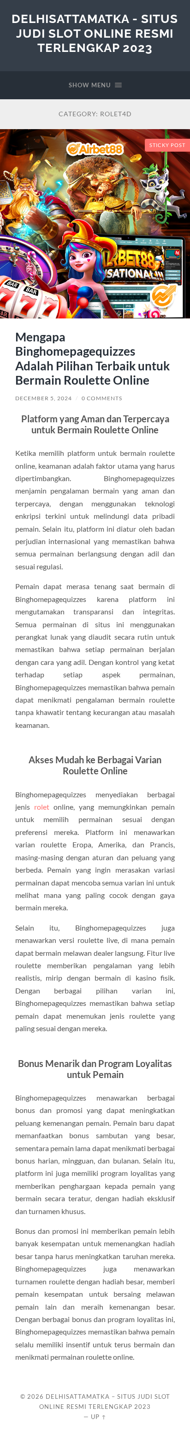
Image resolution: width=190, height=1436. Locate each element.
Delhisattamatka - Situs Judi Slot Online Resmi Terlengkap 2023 (95, 33)
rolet (41, 806)
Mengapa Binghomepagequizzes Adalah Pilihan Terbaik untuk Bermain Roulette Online (92, 358)
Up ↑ (99, 1416)
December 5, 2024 (43, 398)
